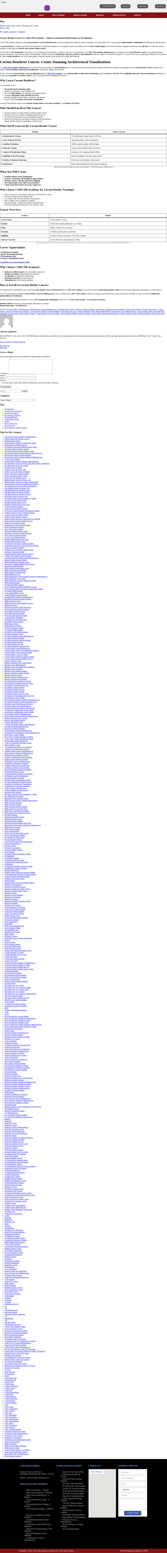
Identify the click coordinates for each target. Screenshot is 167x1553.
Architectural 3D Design (13, 411)
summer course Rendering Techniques (18, 1209)
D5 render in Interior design (14, 687)
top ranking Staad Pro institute (15, 1154)
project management (12, 831)
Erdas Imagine (10, 1372)
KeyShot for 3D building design (16, 632)
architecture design (11, 1043)
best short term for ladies (13, 468)
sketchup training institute (14, 1035)
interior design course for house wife (18, 480)
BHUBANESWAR (11, 417)
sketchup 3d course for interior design (18, 533)
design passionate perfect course (16, 476)
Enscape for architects (12, 848)
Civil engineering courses (14, 1329)
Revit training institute (12, 944)
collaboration (9, 1296)
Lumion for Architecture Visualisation (18, 784)
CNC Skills (9, 1423)
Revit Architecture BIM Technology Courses (21, 587)
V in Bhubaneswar (11, 1113)
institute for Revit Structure (14, 1096)
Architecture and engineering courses (18, 1440)
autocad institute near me (13, 1158)
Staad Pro (8, 1121)
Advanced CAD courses (13, 1436)
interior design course (12, 916)
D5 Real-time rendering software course (19, 683)
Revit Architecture (11, 423)
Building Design (10, 1257)
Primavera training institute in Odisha (18, 1084)
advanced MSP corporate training (16, 790)
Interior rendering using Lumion (16, 718)
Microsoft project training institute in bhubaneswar (23, 825)
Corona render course (133, 309)
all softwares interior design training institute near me (23, 453)
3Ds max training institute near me (17, 998)
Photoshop (8, 1220)
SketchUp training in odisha (15, 1111)
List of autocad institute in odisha (16, 1066)
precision (8, 1302)
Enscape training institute (13, 850)
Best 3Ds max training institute (16, 1000)
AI (5, 1306)
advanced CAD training (13, 1438)
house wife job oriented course (15, 478)
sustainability (9, 1318)
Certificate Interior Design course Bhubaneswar (22, 558)
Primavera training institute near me (17, 1088)
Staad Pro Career (11, 1123)
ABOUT (41, 15)
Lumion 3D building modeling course (18, 951)
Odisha (7, 421)
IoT (6, 1316)
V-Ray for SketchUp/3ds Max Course (18, 743)
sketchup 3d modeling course (15, 887)
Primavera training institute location (17, 1086)
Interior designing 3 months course (17, 562)
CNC (6, 1405)
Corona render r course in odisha (47, 314)
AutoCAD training (11, 1057)
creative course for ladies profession (17, 472)
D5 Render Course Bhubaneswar (16, 685)
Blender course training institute (16, 671)
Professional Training (12, 1261)
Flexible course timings (13, 1355)
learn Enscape (10, 852)
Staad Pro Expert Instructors (15, 1131)
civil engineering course (13, 1164)
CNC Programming (12, 1421)
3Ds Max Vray (10, 1212)
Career (7, 1216)
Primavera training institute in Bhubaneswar (20, 1082)
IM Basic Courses (11, 936)
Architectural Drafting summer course (18, 1193)
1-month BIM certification (14, 618)
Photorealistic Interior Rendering (16, 741)
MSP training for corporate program (17, 813)
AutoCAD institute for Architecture (17, 1049)
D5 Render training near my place (17, 694)
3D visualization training (13, 840)
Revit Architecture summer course (17, 1199)
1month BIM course (12, 930)
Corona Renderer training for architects (18, 774)
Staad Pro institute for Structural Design (19, 1138)
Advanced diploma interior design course (19, 451)
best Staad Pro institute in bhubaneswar (19, 1117)
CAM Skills (9, 1394)
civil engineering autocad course (16, 1160)
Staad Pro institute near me (14, 1142)
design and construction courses (16, 1452)
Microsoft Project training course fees (18, 823)
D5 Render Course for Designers (16, 776)
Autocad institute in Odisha (14, 1053)
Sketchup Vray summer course (15, 1201)
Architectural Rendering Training (16, 764)
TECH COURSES (58, 15)
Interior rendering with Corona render (91, 311)
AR (6, 1308)
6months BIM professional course (17, 540)
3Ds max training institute (14, 996)
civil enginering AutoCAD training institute (20, 1166)
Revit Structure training (13, 1456)
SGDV (145, 1551)
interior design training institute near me (19, 521)
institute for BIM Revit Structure (16, 1094)
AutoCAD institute (11, 1156)
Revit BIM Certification (13, 1251)
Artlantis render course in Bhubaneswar (19, 751)
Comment (4, 373)
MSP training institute (12, 829)
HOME (28, 15)
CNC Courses (10, 1411)
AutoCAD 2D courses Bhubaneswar (18, 1343)
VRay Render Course (12, 745)
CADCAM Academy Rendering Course (19, 739)
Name (3, 375)
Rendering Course (11, 1265)
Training (8, 1226)
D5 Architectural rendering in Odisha (18, 681)
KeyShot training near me (14, 644)
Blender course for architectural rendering (19, 667)
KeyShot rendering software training (18, 640)
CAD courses (9, 1279)
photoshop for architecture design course (19, 550)
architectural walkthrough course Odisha (109, 309)
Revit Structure (10, 425)
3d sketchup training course (14, 860)
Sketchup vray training (13, 905)
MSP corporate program (13, 803)
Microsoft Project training (14, 821)
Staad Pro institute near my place (16, 1144)
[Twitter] (61, 8)
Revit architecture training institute (17, 609)
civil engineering (10, 1072)
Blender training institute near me (16, 677)
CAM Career (9, 1384)
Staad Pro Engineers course (14, 1129)
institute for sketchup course (15, 879)
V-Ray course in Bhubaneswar (16, 788)
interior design (10, 881)
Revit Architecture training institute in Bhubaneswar (23, 1025)
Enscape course (10, 846)
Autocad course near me (13, 1275)
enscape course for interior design (17, 515)
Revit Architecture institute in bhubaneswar (20, 1018)
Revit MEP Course (11, 1292)
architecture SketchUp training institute (18, 866)
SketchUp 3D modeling (13, 885)
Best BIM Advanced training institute (18, 599)
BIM (6, 1008)
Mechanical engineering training (16, 1333)
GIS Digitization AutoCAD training (17, 1357)
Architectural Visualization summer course (20, 1195)
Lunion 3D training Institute (15, 959)
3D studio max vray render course (17, 990)
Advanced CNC (10, 1380)
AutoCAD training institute (14, 911)
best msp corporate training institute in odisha (21, 794)
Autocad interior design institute (16, 509)
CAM (7, 1014)
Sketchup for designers (13, 897)
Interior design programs (13, 1185)
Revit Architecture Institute (14, 527)
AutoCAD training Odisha (14, 914)
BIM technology (10, 1286)
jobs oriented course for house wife (17, 488)
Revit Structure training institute (16, 427)
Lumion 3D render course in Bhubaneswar (20, 724)
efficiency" (8, 1298)
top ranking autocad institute (15, 1172)
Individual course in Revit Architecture (18, 938)
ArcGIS (7, 1370)
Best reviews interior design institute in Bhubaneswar (24, 457)
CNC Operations (11, 1417)
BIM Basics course (11, 624)
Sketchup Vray (10, 1222)
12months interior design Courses (17, 449)
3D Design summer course (14, 1189)
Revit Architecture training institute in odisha (20, 1027)
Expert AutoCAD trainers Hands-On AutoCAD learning (25, 1351)
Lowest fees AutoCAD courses (16, 1364)
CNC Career (9, 1407)
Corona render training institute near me (105, 314)
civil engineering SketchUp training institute (20, 874)
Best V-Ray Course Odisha (14, 735)
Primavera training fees (13, 1076)
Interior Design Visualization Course (18, 780)
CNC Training (10, 1427)
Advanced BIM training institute (16, 918)
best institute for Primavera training (17, 1068)
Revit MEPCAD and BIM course (17, 1454)
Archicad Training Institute (84, 309)
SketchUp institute (11, 899)
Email (3, 378)
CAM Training (10, 1401)
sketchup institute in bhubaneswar (17, 1033)
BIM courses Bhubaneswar (14, 926)
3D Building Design (12, 1109)
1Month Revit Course (12, 932)
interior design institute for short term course (20, 443)
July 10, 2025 (5, 28)
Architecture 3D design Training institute (19, 544)
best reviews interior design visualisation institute (22, 511)
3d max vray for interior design (16, 500)
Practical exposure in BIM (14, 628)
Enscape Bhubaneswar (13, 844)
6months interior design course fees (17, 505)
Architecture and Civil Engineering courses (20, 1341)
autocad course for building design (17, 1273)
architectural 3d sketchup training (16, 862)
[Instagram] (47, 8)
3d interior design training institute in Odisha (20, 498)
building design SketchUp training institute (20, 872)
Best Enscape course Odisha (15, 698)
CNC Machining (11, 1415)
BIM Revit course (11, 605)
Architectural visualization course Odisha (19, 710)
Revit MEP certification (13, 1337)
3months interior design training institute (19, 554)
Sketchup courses (11, 893)
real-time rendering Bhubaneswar (16, 727)
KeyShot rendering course (14, 634)
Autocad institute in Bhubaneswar (17, 1051)
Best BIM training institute (14, 622)
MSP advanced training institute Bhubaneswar (21, 801)
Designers (8, 1259)
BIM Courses (9, 1283)
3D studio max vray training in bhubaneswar (20, 994)
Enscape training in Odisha (14, 778)
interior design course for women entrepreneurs (21, 482)
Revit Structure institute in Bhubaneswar (19, 1101)
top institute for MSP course (14, 837)
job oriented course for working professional (20, 486)
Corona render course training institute (21, 314)
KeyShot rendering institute (14, 638)
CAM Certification (11, 1386)
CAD (7, 1012)
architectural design (11, 413)
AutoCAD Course (11, 1281)
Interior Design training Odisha (16, 560)
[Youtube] (68, 8)
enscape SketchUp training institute (17, 877)
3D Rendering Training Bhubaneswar (43, 309)
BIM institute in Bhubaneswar (15, 572)
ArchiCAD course (11, 961)
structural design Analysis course (16, 1152)
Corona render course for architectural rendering (22, 650)
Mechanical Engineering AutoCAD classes (20, 1366)
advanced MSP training (13, 792)
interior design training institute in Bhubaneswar (22, 461)
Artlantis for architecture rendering (17, 749)
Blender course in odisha (13, 669)
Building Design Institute (13, 1179)
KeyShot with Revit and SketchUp (17, 646)
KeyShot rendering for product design (18, 782)
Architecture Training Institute (15, 1004)
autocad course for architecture (15, 1271)
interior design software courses (16, 517)
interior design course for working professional (21, 484)
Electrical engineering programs (16, 1331)
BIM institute (9, 934)
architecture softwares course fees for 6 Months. (22, 546)
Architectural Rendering (13, 1255)
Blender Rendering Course (14, 772)
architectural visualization (14, 1029)
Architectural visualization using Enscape (19, 696)
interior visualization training (15, 720)
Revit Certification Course (14, 1253)
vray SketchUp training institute (16, 1115)
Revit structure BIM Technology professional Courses (24, 589)
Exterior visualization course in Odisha (18, 757)
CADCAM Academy (10, 68)
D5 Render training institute (14, 692)
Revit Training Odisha (12, 928)
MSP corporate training (13, 805)
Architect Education (12, 1175)
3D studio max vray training (15, 992)
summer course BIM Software (15, 1207)
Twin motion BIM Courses (14, 593)
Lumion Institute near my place (16, 955)
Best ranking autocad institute (15, 1064)
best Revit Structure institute (15, 1090)
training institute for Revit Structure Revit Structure (23, 1107)
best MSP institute (11, 815)
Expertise (8, 1218)
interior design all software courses (17, 439)
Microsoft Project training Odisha (16, 798)
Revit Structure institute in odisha (16, 1103)
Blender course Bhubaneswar (15, 665)
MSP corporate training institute (16, 807)
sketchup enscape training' (14, 895)
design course (9, 1031)
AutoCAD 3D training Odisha (15, 1345)
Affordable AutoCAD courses (15, 1339)
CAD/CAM (9, 1382)
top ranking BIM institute (14, 591)
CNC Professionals (11, 1419)
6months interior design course (15, 503)
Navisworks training (12, 920)
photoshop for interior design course (17, 525)
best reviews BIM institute (14, 566)
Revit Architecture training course (17, 1022)
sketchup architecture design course (17, 889)
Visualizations (10, 1267)
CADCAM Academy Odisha (15, 1327)
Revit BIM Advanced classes (15, 611)
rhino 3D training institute (14, 529)
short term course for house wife (16, 496)
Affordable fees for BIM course (16, 620)
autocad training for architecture (16, 1059)
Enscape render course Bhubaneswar (18, 706)
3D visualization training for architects (18, 747)
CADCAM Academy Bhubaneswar (17, 1347)
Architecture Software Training (16, 1240)
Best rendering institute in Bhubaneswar (19, 753)
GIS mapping (9, 1374)
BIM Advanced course (13, 601)
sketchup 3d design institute (14, 552)
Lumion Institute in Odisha (14, 953)
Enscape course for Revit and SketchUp (19, 704)
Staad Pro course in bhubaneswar (16, 1127)
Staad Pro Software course (14, 1146)
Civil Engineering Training (14, 1183)
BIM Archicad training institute (16, 977)
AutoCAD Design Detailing (15, 1232)
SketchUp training (11, 903)
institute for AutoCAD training (15, 1168)
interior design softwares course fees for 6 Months (22, 519)
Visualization (9, 1228)
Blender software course (13, 675)
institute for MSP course (13, 819)
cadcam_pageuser (9, 32)
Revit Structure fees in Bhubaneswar (18, 1098)
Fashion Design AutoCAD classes (17, 1353)
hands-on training (11, 1312)
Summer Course (10, 1203)
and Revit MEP (10, 1323)
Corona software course (68, 311)
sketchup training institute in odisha (17, 1037)
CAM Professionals (12, 1392)
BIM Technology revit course (15, 579)
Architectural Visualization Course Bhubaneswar (22, 733)
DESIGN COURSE (80, 15)
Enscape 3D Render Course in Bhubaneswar (21, 702)
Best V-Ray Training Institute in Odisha (19, 737)
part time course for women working (18, 494)
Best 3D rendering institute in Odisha (18, 770)
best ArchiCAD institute (13, 973)
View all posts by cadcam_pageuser (13, 342)
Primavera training (11, 1074)
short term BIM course (13, 946)
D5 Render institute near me (15, 690)
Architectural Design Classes (15, 1238)
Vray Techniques (11, 1269)
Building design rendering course (16, 755)
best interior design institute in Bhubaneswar (20, 437)
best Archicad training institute (15, 975)
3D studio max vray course (14, 985)
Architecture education (13, 1325)
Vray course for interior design (15, 535)
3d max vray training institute (15, 537)
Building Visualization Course (15, 1181)
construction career (11, 1310)
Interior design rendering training (16, 759)
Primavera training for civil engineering (19, 1078)
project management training (15, 835)
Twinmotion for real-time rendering (17, 786)
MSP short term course (13, 827)
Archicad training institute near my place (19, 969)
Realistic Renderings (12, 1263)
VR (6, 1320)
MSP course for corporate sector (16, 809)
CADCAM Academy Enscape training (18, 842)
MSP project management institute (17, 811)
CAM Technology (11, 1399)
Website (3, 380)
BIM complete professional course (17, 568)
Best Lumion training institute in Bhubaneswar (21, 716)
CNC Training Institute (13, 1429)
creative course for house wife (15, 470)
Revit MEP (9, 924)
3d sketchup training (12, 858)
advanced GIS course (12, 1368)
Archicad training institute (14, 507)
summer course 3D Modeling (15, 1205)
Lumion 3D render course (14, 722)
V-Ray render (9, 1002)
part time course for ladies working (17, 492)
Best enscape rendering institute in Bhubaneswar (22, 700)
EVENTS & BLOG (119, 15)
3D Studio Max (10, 983)
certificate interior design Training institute (20, 513)
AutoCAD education (12, 1442)
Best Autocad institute (12, 415)
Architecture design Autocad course (17, 1045)
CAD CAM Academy (12, 1244)
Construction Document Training (16, 1246)
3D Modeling (9, 409)
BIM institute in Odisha (13, 626)
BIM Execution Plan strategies (15, 1446)
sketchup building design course (16, 891)
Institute (7, 1119)
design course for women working (17, 474)
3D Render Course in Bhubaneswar (17, 761)
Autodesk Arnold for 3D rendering (17, 768)
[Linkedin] (54, 8)
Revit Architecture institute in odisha (18, 1020)
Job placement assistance (13, 1362)
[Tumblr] (82, 8)
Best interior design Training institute (18, 455)
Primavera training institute (14, 1080)
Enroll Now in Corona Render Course (15, 262)
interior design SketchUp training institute (19, 883)
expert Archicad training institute (16, 981)
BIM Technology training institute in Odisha (20, 581)
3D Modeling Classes (12, 1236)
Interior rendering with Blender (16, 679)
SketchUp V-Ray (11, 1187)
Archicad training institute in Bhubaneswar (20, 963)
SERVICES (100, 15)
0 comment (21, 32)
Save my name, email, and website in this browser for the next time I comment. (30, 383)
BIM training (9, 1092)
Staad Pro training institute (14, 1150)
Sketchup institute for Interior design (18, 901)
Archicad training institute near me (17, 967)
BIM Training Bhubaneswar (15, 1242)
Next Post (3, 348)
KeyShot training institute (14, 642)
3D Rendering (24, 309)
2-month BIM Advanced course (16, 595)
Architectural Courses (12, 1177)
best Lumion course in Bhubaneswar (18, 714)
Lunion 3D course (11, 957)
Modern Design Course (13, 1249)
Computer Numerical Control (15, 1431)
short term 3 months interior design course (20, 564)
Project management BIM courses (17, 833)
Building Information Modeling (16, 1010)
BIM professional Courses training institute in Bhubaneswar (26, 576)
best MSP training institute (14, 796)
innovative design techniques (15, 1314)
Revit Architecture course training (17, 1016)
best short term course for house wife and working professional (27, 463)
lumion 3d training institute (14, 548)
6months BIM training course (15, 542)
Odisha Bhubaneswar (12, 1170)
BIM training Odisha (12, 1448)
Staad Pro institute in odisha (14, 1140)
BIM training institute (12, 583)
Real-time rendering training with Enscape (20, 708)
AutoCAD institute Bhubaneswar (17, 1277)
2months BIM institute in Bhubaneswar (19, 597)
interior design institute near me (16, 445)
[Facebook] (40, 8)
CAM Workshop (11, 1403)
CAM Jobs (8, 1390)
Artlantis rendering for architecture (17, 766)
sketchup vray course (12, 1039)
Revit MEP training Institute (15, 613)
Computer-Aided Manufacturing (16, 1433)
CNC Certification (11, 1409)
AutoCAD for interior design (15, 909)
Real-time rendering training (15, 729)
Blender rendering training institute (17, 673)
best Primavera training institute (16, 1070)
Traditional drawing (12, 1304)
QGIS (7, 1376)
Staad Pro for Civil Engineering (16, 1133)
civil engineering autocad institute (17, 1162)
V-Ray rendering (11, 1041)
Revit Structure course (12, 1294)
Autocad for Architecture (13, 1214)
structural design (10, 1105)
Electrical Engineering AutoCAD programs (20, 1349)
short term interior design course (16, 531)
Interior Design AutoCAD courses (17, 1360)
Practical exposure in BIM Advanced (18, 607)
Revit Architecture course (14, 1290)
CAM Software (10, 1396)
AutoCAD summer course (14, 1197)
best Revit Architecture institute (16, 1006)
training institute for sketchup (15, 907)
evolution (8, 1300)
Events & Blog (12, 309)
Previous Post (5, 346)
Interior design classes (12, 441)
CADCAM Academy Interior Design (18, 556)
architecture (9, 864)
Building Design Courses (14, 1288)
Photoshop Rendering (12, 1234)
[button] (59, 15)
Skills (7, 1224)
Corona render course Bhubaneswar (123, 311)
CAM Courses (10, 1388)
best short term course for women (16, 466)
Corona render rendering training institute (44, 311)
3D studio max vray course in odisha (18, 988)
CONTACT (137, 15)
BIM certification (11, 1444)
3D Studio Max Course (66, 309)
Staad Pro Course (11, 1125)
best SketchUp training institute (16, 868)
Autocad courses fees (12, 1047)
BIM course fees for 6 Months (15, 570)
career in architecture (12, 979)
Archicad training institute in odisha (17, 965)
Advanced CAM (11, 1378)
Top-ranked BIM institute (14, 630)
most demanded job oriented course (17, 490)
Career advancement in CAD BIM (17, 1450)
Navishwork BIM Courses (14, 585)
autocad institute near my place (16, 1055)
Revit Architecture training (14, 1335)
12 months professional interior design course (21, 447)
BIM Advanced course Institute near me (19, 603)
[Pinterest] (75, 8)
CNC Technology (11, 1425)
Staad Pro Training (11, 1148)
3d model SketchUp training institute (18, 854)
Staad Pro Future (11, 1135)
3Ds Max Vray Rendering (14, 1230)
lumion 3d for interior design (15, 523)
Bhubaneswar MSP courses (14, 817)
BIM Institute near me (12, 574)
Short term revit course (13, 948)
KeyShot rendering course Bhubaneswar (19, 636)
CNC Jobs (8, 1413)
